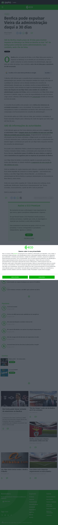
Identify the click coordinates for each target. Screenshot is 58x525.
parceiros (15, 253)
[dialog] (29, 262)
